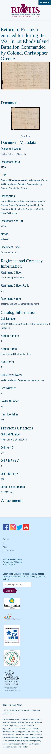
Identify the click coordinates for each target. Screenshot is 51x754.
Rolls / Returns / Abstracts (13, 154)
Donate (6, 539)
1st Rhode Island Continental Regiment (20, 303)
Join (5, 543)
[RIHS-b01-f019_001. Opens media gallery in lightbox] (25, 118)
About (5, 546)
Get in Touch (8, 550)
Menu (46, 2)
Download (25, 136)
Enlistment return (9, 252)
